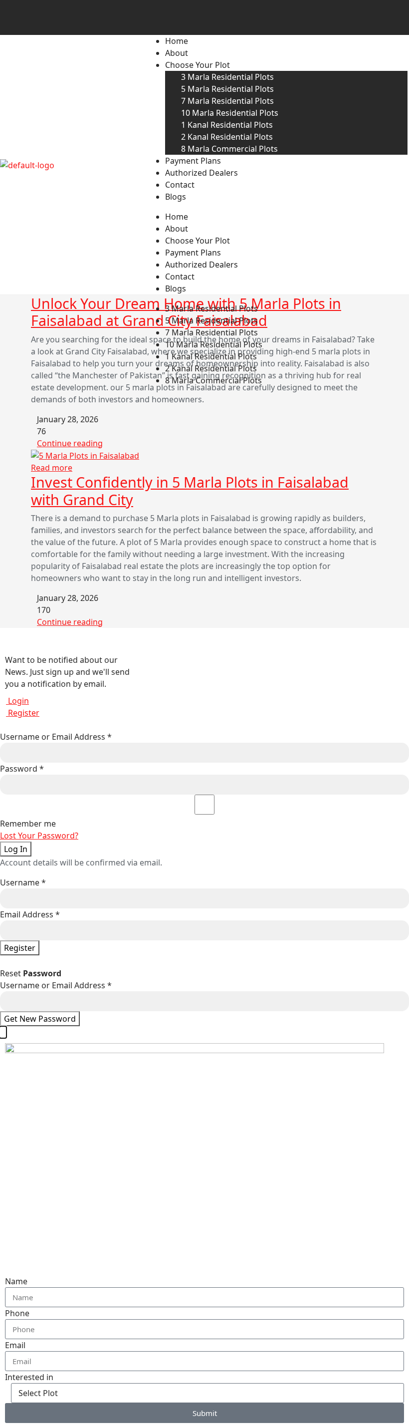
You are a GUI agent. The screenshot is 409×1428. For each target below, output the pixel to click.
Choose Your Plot (197, 64)
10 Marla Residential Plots (229, 112)
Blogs (175, 196)
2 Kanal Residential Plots (227, 136)
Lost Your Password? (39, 835)
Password (22, 768)
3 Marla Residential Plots (227, 76)
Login (17, 700)
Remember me (28, 823)
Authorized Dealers (201, 172)
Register (22, 712)
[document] (204, 1227)
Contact (180, 184)
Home (176, 40)
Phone (17, 1313)
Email (15, 1345)
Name (16, 1281)
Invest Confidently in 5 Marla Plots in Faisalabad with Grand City (190, 490)
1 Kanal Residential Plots (227, 124)
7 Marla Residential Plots (227, 100)
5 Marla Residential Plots (227, 88)
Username (23, 882)
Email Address (30, 914)
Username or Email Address (56, 736)
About (176, 52)
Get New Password (40, 1018)
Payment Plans (193, 160)
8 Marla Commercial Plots (229, 148)
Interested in (29, 1377)
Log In (15, 849)
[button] (3, 1032)
